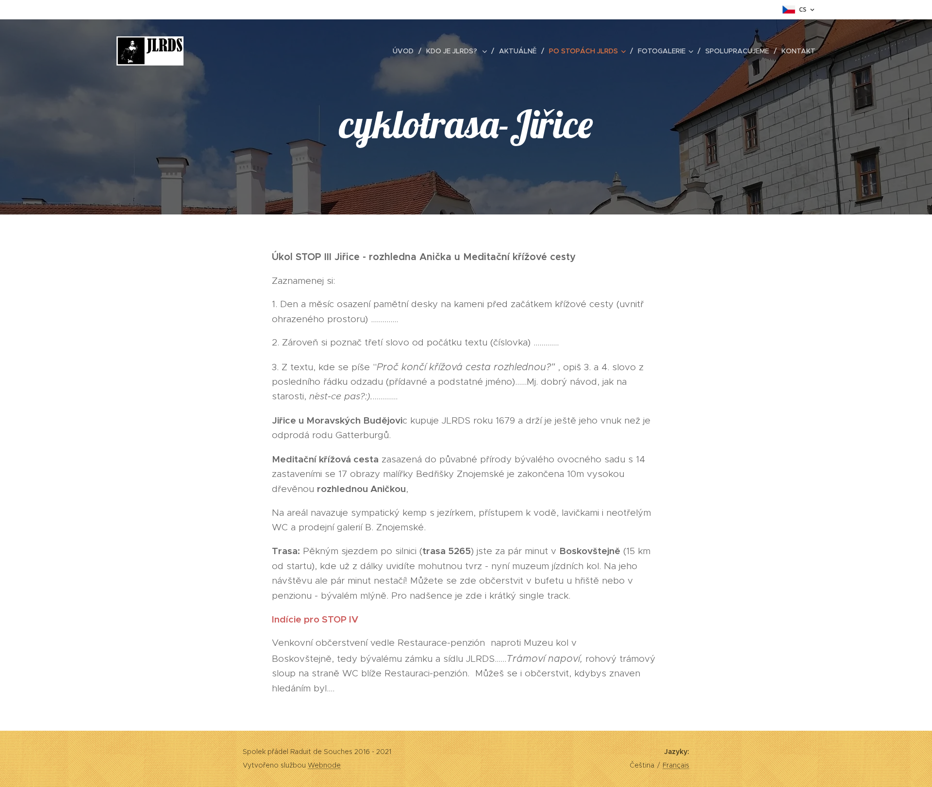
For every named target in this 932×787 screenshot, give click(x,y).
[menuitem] (405, 51)
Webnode (324, 765)
